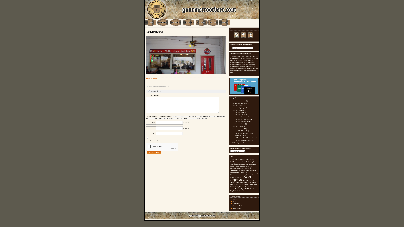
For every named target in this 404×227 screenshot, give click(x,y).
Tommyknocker (235, 189)
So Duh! (245, 180)
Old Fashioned (235, 173)
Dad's (247, 162)
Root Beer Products (238, 110)
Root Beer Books (239, 112)
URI (154, 133)
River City (243, 175)
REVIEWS (163, 22)
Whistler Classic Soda (240, 191)
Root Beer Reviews (238, 129)
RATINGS (175, 22)
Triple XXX (244, 189)
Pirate (232, 175)
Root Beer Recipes (238, 126)
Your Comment (154, 95)
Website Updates (237, 143)
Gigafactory (233, 168)
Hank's (246, 168)
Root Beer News (237, 105)
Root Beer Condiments (241, 117)
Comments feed (237, 206)
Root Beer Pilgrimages (239, 108)
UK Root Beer (251, 189)
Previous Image (151, 78)
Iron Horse (246, 170)
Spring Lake (234, 182)
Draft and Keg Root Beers (242, 133)
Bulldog (232, 162)
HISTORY (188, 22)
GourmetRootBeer (159, 86)
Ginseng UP (240, 168)
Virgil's (232, 191)
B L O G (213, 22)
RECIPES (201, 22)
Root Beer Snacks (240, 124)
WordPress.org (237, 208)
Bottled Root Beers (240, 131)
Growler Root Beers (240, 135)
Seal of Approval (240, 178)
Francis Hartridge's (240, 166)
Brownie (252, 159)
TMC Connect (248, 187)
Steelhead (241, 182)
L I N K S (224, 22)
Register (235, 199)
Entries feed (236, 203)
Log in (234, 201)
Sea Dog (239, 177)
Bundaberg (238, 162)
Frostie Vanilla (248, 166)
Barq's (247, 159)
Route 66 (233, 177)
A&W (232, 159)
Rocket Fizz (250, 175)
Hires (241, 170)
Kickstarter (252, 170)
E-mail (153, 128)
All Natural (240, 159)
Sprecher (251, 180)
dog (235, 164)
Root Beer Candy (240, 114)
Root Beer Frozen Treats (242, 121)
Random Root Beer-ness (240, 103)
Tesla (245, 182)
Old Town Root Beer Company (249, 173)
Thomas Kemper (248, 184)
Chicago (244, 162)
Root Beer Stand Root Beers (243, 140)
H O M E (150, 22)
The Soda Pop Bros (238, 184)
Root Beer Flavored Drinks (242, 119)
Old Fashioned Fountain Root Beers (245, 138)
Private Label (237, 175)
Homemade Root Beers (239, 101)
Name (153, 122)
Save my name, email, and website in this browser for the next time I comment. (166, 140)
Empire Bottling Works (242, 164)
